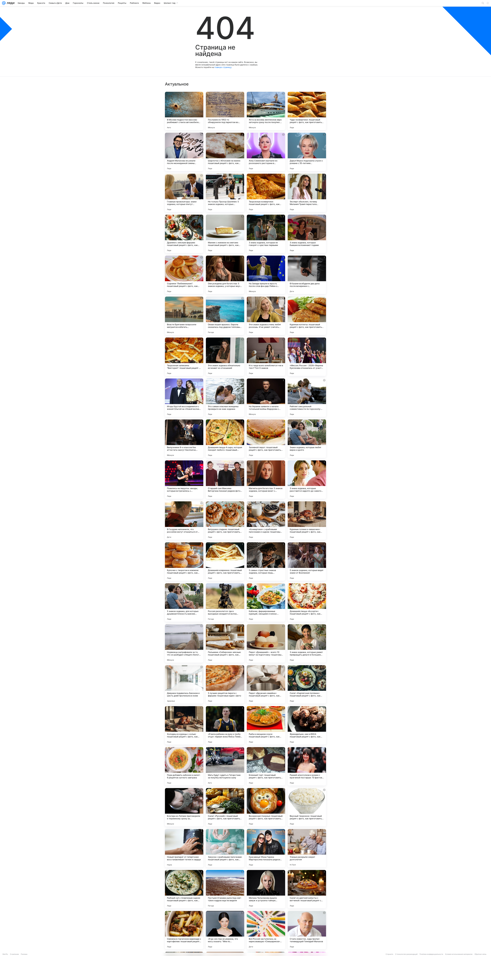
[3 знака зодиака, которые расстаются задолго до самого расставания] (307, 479)
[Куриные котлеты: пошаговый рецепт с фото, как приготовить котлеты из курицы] (307, 316)
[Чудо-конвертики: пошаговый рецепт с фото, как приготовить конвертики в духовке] (307, 111)
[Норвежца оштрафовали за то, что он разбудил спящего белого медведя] (184, 643)
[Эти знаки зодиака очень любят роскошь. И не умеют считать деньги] (266, 316)
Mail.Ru (5, 954)
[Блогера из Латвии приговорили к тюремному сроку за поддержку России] (184, 807)
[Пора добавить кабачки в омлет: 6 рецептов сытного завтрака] (184, 766)
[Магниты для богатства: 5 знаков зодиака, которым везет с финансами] (266, 479)
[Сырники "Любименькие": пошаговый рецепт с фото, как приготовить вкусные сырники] (184, 275)
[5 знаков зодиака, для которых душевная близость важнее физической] (184, 602)
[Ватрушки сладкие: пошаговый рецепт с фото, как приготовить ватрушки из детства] (225, 520)
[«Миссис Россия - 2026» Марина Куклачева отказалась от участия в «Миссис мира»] (307, 357)
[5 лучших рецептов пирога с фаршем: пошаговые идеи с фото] (225, 684)
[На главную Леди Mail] (10, 3)
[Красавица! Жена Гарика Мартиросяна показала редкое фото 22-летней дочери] (266, 848)
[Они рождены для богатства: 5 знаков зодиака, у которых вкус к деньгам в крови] (225, 275)
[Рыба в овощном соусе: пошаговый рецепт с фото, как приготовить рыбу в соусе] (266, 725)
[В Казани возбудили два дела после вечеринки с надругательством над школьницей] (307, 275)
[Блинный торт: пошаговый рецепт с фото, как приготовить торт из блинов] (266, 766)
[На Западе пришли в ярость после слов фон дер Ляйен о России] (266, 275)
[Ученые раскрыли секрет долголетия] (307, 848)
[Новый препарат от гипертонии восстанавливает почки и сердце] (184, 848)
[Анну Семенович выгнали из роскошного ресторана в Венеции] (266, 152)
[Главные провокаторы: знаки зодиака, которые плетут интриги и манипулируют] (184, 193)
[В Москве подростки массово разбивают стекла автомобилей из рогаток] (184, 111)
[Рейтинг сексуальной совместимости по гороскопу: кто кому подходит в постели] (307, 397)
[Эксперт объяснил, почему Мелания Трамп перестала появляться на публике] (307, 193)
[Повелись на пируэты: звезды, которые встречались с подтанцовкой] (184, 479)
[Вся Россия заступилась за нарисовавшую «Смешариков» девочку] (266, 930)
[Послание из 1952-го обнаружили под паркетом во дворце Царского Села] (225, 111)
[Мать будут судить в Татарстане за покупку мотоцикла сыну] (225, 766)
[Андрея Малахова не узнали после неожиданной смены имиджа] (184, 152)
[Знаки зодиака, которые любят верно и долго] (307, 438)
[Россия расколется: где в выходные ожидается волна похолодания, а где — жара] (225, 602)
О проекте (389, 954)
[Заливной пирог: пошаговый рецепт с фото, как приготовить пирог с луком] (266, 438)
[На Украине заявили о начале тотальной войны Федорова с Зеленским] (266, 397)
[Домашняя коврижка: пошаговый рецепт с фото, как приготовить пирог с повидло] (225, 561)
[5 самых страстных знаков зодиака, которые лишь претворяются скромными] (266, 561)
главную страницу (222, 67)
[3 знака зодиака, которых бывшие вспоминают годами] (307, 234)
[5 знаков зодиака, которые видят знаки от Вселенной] (307, 561)
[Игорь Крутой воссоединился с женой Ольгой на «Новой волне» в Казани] (184, 397)
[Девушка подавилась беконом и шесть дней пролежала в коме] (184, 684)
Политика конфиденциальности (431, 954)
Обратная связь (480, 954)
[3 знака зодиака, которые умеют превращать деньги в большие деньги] (307, 643)
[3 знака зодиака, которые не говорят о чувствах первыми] (266, 234)
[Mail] (4, 3)
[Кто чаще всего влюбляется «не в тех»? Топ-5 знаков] (266, 357)
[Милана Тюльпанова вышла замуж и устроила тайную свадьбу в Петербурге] (266, 889)
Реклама (24, 954)
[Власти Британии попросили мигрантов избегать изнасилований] (184, 316)
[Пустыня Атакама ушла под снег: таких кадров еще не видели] (225, 889)
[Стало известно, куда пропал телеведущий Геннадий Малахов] (307, 930)
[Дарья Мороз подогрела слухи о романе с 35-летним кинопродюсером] (307, 152)
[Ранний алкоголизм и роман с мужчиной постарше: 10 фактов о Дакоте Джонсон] (307, 766)
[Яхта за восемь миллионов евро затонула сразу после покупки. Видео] (266, 111)
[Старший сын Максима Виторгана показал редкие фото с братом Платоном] (225, 479)
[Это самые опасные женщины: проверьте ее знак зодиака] (225, 397)
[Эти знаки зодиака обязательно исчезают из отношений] (225, 357)
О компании (14, 954)
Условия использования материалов (458, 954)
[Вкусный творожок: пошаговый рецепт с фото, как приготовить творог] (307, 807)
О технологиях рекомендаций (406, 954)
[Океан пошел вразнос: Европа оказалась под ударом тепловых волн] (225, 316)
